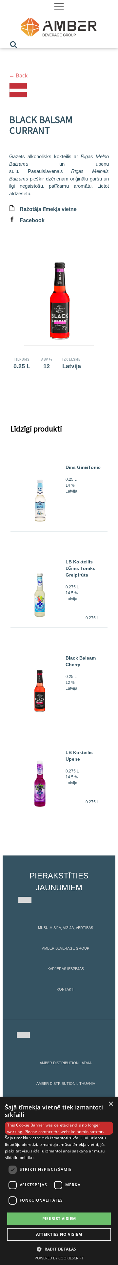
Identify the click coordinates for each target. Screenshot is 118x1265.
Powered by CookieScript (59, 1257)
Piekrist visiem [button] (59, 1218)
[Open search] (13, 44)
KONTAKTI (65, 989)
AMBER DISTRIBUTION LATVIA (65, 1063)
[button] (59, 1249)
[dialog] (59, 1181)
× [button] (110, 1104)
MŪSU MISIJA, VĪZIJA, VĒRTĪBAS (65, 928)
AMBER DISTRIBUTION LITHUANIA (65, 1084)
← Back (18, 75)
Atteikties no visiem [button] (59, 1234)
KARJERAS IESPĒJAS (66, 969)
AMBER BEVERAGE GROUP (65, 948)
